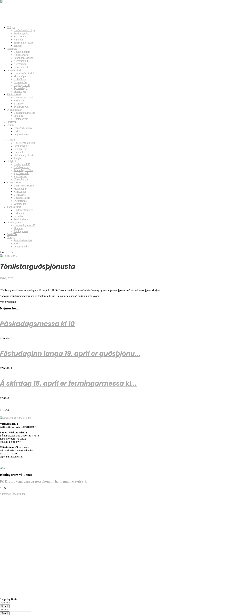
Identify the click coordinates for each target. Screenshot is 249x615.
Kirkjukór (19, 100)
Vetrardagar (20, 91)
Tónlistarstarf (14, 94)
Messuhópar (20, 76)
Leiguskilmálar (21, 134)
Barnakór (19, 103)
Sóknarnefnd (20, 36)
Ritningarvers (21, 118)
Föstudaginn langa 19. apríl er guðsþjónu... (70, 353)
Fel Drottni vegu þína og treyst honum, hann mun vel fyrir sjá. (43, 481)
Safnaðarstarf (14, 70)
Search (3, 252)
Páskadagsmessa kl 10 (37, 323)
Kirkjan (11, 27)
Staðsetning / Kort (23, 42)
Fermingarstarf (14, 109)
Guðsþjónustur (21, 54)
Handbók (19, 39)
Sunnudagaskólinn (23, 57)
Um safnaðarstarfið (24, 73)
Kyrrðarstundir (21, 60)
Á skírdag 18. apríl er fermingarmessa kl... (68, 383)
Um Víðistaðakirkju (24, 30)
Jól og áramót (21, 67)
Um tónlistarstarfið (23, 97)
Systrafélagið (20, 88)
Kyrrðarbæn (20, 63)
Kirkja (17, 131)
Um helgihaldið (22, 51)
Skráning (18, 115)
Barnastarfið (20, 82)
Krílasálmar (20, 79)
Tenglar (18, 45)
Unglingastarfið (22, 85)
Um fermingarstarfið (24, 112)
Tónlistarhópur (21, 106)
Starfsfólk (12, 121)
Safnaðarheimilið (23, 128)
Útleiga (11, 124)
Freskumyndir (21, 33)
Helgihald (12, 48)
